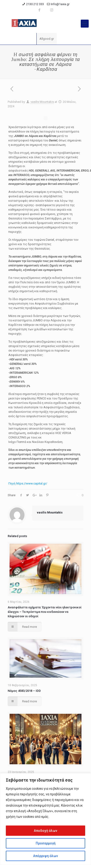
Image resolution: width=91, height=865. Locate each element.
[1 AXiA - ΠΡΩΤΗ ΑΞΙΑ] (45, 24)
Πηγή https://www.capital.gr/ (27, 483)
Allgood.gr (46, 38)
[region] (45, 819)
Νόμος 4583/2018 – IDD (24, 691)
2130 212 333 (35, 4)
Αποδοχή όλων (45, 831)
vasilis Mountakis (42, 102)
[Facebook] (39, 10)
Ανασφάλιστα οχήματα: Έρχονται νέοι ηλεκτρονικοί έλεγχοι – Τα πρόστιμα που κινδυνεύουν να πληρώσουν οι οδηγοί (44, 612)
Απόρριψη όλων (45, 856)
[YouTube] (45, 10)
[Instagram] (51, 10)
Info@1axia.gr (60, 4)
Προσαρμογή (46, 843)
